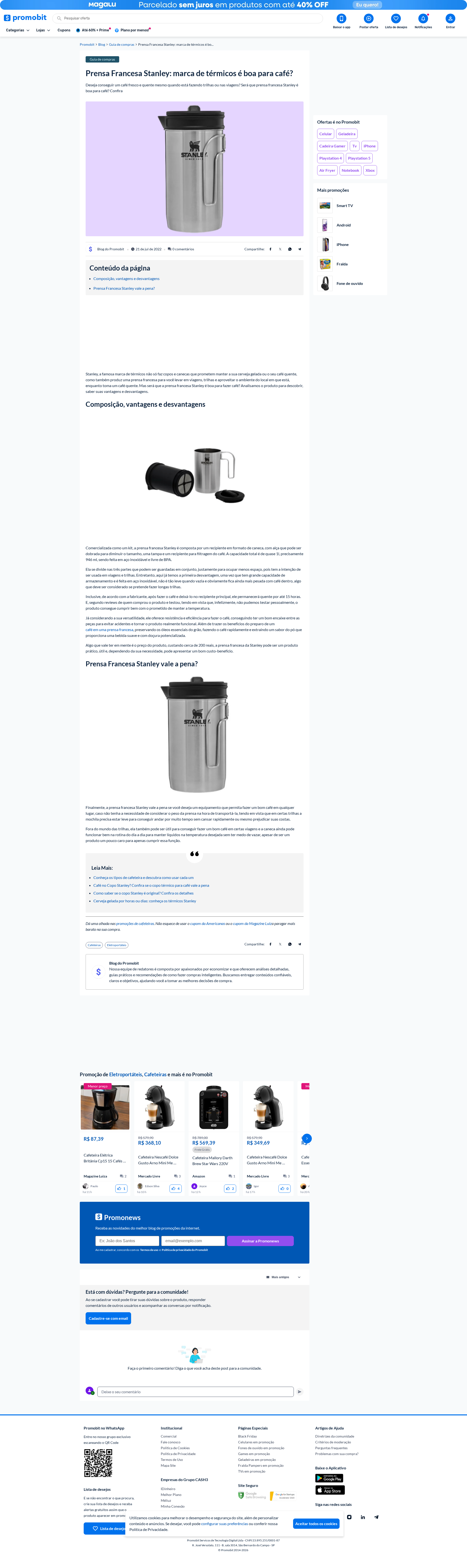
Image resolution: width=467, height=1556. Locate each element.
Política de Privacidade (178, 1454)
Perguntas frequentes (331, 1448)
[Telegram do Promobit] (376, 1517)
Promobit (87, 44)
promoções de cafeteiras (135, 923)
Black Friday (247, 1436)
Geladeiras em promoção (257, 1459)
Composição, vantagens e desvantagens (126, 278)
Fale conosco (170, 1442)
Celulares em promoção (256, 1442)
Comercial (169, 1436)
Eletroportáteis (125, 1074)
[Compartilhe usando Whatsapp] (290, 249)
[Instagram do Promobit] (349, 1517)
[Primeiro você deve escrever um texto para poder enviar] (300, 1392)
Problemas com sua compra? (337, 1454)
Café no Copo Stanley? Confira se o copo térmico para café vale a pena (151, 885)
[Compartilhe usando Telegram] (300, 249)
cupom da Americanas (207, 923)
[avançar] (307, 1138)
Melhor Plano (171, 1495)
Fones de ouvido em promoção (261, 1448)
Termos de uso (149, 1250)
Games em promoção (254, 1454)
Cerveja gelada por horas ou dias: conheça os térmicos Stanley (144, 900)
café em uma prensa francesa (109, 629)
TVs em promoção (251, 1471)
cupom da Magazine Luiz (252, 923)
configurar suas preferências (224, 1523)
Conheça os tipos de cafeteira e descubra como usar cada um (143, 877)
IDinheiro (168, 1489)
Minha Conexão (173, 1506)
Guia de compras (121, 44)
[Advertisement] (350, 80)
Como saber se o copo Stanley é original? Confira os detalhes (143, 893)
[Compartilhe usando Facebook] (270, 249)
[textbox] (195, 1392)
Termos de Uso (172, 1459)
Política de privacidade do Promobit (185, 1250)
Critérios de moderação (333, 1442)
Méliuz (166, 1500)
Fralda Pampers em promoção (261, 1465)
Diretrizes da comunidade (334, 1436)
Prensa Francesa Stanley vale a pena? (124, 288)
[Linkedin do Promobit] (363, 1517)
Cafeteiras (155, 1074)
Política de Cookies (175, 1448)
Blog (101, 44)
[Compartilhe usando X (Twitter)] (280, 249)
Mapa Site (168, 1465)
